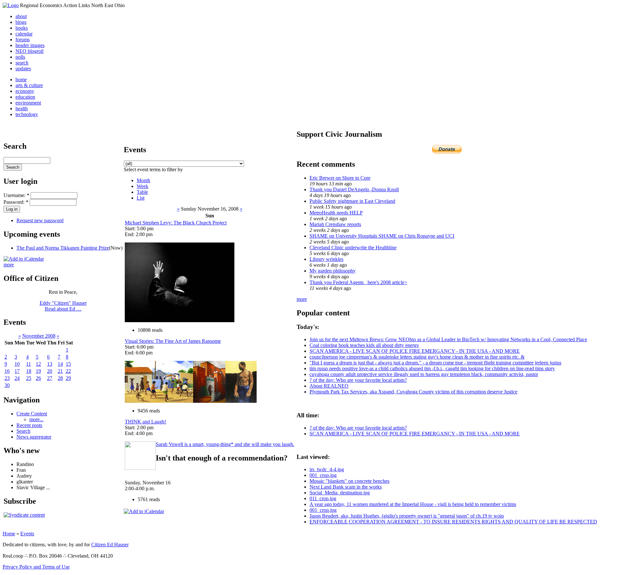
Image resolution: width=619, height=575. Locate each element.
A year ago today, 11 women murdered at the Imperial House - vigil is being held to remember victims (413, 504)
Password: (16, 202)
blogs (20, 22)
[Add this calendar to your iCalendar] (24, 259)
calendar (24, 33)
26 (38, 378)
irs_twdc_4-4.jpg (327, 469)
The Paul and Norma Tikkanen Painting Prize (62, 248)
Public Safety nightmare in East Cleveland (352, 201)
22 (68, 371)
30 (7, 385)
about (21, 16)
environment (28, 102)
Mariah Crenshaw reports (335, 224)
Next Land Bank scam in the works (346, 487)
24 (17, 378)
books (21, 28)
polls (20, 57)
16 (7, 371)
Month (143, 180)
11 (28, 364)
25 (28, 378)
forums (22, 39)
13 (49, 364)
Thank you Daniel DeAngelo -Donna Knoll (354, 189)
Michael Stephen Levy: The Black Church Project (176, 222)
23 (7, 378)
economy (24, 91)
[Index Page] (11, 5)
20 (49, 371)
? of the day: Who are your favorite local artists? (358, 380)
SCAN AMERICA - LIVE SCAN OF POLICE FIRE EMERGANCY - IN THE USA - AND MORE (415, 351)
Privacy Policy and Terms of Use (36, 567)
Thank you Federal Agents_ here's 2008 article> (358, 282)
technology (26, 114)
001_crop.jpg (323, 475)
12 (38, 364)
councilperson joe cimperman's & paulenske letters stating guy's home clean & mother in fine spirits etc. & (417, 357)
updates (23, 68)
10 (17, 364)
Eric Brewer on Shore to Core (340, 178)
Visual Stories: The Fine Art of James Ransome (173, 341)
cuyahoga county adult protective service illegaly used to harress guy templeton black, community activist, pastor (424, 374)
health (21, 108)
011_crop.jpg (323, 498)
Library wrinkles (326, 259)
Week (142, 186)
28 (60, 378)
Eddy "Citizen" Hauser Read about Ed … (63, 306)
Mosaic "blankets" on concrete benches (349, 481)
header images (29, 45)
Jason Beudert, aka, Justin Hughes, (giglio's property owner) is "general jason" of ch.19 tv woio (407, 516)
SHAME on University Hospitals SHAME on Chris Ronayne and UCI (382, 236)
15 (68, 364)
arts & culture (29, 85)
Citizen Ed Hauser (110, 544)
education (25, 97)
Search (23, 431)
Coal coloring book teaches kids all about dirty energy (364, 345)
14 (60, 364)
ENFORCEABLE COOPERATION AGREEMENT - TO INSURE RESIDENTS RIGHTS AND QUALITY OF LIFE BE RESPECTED (453, 521)
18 (28, 371)
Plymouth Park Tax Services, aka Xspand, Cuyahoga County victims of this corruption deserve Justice (413, 391)
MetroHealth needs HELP (336, 212)
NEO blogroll (29, 51)
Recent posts (29, 425)
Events (27, 533)
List (140, 198)
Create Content (31, 413)
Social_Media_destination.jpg (340, 492)
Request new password (40, 220)
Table (142, 192)
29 (68, 378)
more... (36, 419)
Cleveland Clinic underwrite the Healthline (353, 247)
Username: (16, 195)
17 (17, 371)
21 (60, 371)
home (21, 79)
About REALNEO (329, 386)
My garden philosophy (333, 270)
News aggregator (33, 437)
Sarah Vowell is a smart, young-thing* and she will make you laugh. (225, 444)
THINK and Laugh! (145, 421)
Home (9, 533)
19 (38, 371)
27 (49, 378)
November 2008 (38, 336)
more (9, 264)
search (21, 62)
